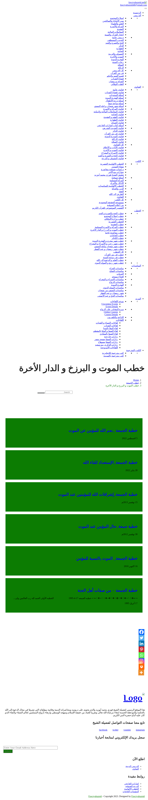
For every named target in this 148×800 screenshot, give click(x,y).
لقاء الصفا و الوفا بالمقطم (105, 331)
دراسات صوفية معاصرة (112, 169)
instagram (140, 730)
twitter (115, 730)
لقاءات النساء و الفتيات (107, 323)
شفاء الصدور (117, 166)
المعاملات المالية (116, 32)
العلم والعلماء (117, 23)
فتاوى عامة (118, 89)
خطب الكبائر (118, 238)
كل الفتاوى (118, 144)
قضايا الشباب (117, 78)
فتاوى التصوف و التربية (113, 158)
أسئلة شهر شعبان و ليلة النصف (109, 106)
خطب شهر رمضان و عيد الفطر (109, 249)
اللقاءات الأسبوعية (109, 347)
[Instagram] (141, 661)
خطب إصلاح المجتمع (114, 216)
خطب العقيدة (117, 224)
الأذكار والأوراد (117, 183)
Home (136, 380)
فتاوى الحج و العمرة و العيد (111, 155)
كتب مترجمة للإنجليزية (113, 353)
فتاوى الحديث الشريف (113, 128)
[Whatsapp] (141, 655)
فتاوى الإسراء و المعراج (112, 153)
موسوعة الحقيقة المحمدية (111, 202)
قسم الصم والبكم (115, 76)
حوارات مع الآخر (116, 172)
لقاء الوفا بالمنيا (110, 328)
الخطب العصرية (116, 221)
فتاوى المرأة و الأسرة (113, 109)
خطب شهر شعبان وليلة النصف (109, 246)
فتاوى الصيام (117, 122)
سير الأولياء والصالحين (113, 21)
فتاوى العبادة (117, 114)
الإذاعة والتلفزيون (115, 317)
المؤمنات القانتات (131, 791)
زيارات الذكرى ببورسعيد (106, 345)
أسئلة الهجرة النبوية (114, 98)
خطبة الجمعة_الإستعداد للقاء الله (110, 462)
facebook (103, 730)
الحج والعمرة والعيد (115, 43)
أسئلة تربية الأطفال (115, 100)
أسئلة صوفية (118, 177)
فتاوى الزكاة (118, 139)
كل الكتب (119, 199)
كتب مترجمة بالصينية (113, 356)
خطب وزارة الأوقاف (114, 219)
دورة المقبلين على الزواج (112, 309)
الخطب (137, 210)
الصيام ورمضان (116, 81)
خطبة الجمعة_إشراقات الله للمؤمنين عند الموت (97, 494)
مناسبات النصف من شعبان (111, 290)
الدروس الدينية (132, 766)
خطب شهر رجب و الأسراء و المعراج (106, 243)
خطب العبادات (117, 235)
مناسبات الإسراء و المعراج (111, 279)
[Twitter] (141, 638)
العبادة (121, 51)
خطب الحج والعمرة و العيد (111, 213)
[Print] (141, 667)
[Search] (41, 392)
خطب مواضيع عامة (114, 232)
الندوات (120, 274)
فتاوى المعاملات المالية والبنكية (109, 111)
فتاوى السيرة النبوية (114, 136)
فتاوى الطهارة (117, 120)
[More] (141, 672)
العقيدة (120, 29)
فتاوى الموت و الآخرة (113, 150)
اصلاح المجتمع (117, 18)
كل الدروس (118, 70)
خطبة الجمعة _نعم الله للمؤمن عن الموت (103, 430)
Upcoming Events (109, 304)
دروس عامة (118, 37)
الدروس (137, 15)
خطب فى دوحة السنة (113, 257)
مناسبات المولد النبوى (113, 287)
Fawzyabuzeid (95, 796)
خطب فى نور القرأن (114, 254)
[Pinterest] (141, 649)
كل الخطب (118, 252)
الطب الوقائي (117, 84)
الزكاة (121, 67)
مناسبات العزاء (116, 268)
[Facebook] (141, 632)
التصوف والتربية (116, 54)
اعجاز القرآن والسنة (114, 34)
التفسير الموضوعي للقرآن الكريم (108, 208)
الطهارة (120, 48)
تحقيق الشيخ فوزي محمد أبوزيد (109, 175)
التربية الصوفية (132, 786)
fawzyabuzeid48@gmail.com (133, 5)
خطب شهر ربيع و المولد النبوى (109, 263)
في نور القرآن (117, 73)
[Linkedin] (141, 643)
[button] (7, 400)
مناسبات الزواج (116, 282)
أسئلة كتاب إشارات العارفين (110, 125)
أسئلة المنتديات (116, 95)
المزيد (138, 298)
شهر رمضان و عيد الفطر (112, 293)
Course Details (111, 314)
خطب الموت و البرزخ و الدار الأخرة (107, 230)
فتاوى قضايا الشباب (114, 92)
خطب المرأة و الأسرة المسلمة (109, 227)
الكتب (138, 161)
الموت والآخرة (117, 56)
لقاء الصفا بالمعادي (109, 334)
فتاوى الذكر (118, 131)
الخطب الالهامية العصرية (112, 164)
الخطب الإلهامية (131, 789)
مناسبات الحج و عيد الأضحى (110, 296)
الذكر (121, 45)
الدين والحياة (118, 188)
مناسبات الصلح (116, 271)
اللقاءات (120, 320)
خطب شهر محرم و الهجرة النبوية (108, 241)
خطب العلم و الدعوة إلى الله (110, 260)
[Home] (137, 2)
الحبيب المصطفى (115, 40)
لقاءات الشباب (111, 325)
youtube (127, 730)
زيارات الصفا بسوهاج (108, 342)
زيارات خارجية (111, 336)
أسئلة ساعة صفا (116, 103)
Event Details (112, 306)
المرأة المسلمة (117, 180)
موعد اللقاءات (117, 301)
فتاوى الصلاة (118, 142)
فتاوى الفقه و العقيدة (114, 117)
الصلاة (121, 65)
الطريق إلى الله (116, 194)
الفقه (121, 191)
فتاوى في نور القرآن (114, 133)
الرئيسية (137, 12)
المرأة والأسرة (117, 26)
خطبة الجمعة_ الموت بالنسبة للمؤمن (106, 558)
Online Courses (111, 312)
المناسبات (136, 265)
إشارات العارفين (131, 783)
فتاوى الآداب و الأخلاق (113, 147)
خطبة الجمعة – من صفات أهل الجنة (107, 590)
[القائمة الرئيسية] (146, 8)
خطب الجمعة (132, 383)
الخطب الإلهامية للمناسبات (111, 186)
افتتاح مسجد (118, 276)
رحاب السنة (118, 62)
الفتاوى (137, 87)
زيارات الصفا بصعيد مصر (106, 339)
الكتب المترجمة (133, 350)
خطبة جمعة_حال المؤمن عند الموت (107, 526)
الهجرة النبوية (117, 59)
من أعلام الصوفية (115, 205)
